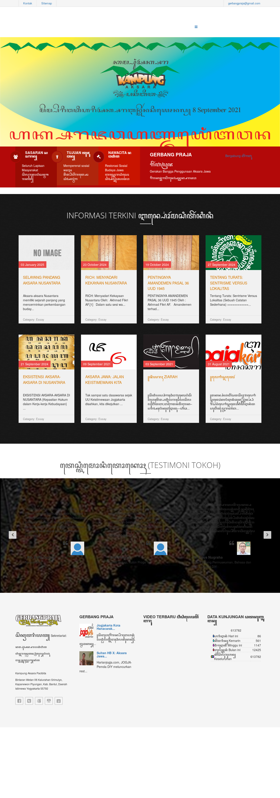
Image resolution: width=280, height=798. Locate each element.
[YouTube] (49, 701)
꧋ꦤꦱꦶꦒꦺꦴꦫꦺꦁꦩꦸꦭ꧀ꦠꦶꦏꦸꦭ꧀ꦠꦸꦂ (105, 277)
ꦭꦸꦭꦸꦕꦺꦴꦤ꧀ (159, 277)
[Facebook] (19, 701)
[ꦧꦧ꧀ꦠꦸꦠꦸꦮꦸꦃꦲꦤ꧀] (233, 252)
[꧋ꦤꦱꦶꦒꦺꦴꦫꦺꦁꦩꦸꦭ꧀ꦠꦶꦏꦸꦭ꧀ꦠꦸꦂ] (109, 252)
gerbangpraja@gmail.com (244, 3)
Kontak (27, 3)
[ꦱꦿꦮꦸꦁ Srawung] (46, 352)
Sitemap (46, 3)
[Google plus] (39, 701)
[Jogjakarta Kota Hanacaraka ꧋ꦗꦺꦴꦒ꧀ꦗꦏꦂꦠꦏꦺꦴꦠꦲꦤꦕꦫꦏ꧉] (46, 252)
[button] (11, 535)
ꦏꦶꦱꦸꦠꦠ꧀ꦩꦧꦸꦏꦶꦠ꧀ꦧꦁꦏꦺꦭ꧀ (107, 376)
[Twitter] (29, 701)
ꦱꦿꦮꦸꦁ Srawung (37, 376)
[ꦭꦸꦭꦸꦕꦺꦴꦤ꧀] (171, 252)
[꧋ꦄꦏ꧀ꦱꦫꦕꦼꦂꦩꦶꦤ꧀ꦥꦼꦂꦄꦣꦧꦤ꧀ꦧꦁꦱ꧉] (233, 352)
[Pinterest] (59, 701)
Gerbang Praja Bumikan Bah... (114, 650)
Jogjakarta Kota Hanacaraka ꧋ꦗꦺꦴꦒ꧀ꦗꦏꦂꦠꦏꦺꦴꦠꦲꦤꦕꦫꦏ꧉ (44, 282)
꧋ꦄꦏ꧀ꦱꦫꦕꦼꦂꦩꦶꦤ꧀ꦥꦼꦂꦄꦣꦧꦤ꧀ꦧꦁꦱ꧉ (232, 379)
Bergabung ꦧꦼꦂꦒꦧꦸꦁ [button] (238, 156)
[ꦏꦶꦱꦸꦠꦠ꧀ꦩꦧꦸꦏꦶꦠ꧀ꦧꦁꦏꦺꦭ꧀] (109, 352)
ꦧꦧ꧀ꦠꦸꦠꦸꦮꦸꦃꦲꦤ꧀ (224, 277)
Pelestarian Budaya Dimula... (111, 627)
